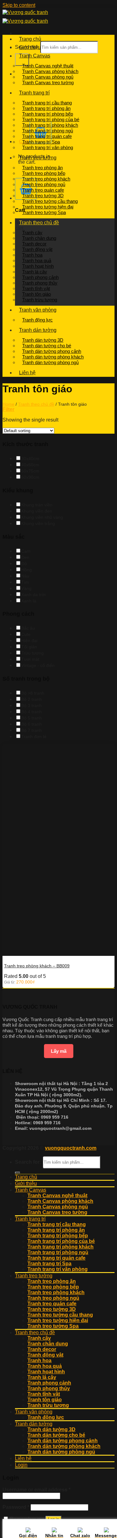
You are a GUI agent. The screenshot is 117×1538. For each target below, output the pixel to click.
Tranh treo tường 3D (43, 195)
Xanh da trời (33, 594)
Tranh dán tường (37, 330)
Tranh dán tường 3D (42, 340)
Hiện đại (29, 640)
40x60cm (30, 464)
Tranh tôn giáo (36, 294)
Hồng (26, 569)
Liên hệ (27, 372)
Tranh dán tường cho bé (46, 345)
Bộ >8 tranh (32, 693)
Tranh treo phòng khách (46, 178)
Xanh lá (28, 600)
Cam (26, 551)
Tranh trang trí (34, 92)
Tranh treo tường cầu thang (50, 201)
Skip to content (18, 5)
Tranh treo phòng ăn (42, 167)
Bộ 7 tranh (31, 730)
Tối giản (29, 646)
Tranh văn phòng (37, 310)
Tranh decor (34, 243)
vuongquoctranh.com (70, 1148)
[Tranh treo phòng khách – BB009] (49, 953)
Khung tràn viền (36, 504)
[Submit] (22, 59)
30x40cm (30, 458)
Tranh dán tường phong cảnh (51, 351)
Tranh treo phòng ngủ (43, 184)
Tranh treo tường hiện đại (47, 206)
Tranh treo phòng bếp (43, 173)
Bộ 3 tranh (31, 705)
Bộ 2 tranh (31, 699)
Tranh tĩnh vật (36, 288)
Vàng (26, 588)
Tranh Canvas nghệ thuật (47, 65)
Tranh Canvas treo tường (48, 82)
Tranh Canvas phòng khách (50, 71)
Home (8, 404)
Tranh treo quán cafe (43, 190)
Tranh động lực (37, 319)
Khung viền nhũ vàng (42, 517)
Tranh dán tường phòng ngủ (50, 362)
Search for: (28, 1162)
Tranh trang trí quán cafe (47, 136)
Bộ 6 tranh (31, 724)
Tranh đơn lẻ (33, 736)
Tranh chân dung (39, 238)
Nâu (25, 575)
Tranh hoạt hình (38, 266)
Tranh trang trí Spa (41, 141)
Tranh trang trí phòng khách (50, 125)
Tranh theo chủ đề (39, 222)
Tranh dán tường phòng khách (53, 356)
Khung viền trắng (38, 523)
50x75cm (30, 470)
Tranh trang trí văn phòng (47, 147)
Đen (25, 557)
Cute (26, 634)
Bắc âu (28, 628)
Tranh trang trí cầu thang (47, 102)
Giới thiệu (30, 47)
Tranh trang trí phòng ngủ (47, 130)
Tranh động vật (37, 249)
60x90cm (30, 477)
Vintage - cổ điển (38, 665)
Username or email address (36, 1489)
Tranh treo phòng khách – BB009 (37, 965)
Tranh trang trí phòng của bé (50, 119)
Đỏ (24, 563)
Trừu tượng (32, 652)
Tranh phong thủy (39, 282)
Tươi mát (30, 659)
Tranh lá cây (34, 271)
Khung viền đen (36, 511)
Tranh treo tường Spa (44, 212)
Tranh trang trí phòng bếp (47, 113)
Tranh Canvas (34, 55)
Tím (25, 582)
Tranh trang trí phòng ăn (46, 108)
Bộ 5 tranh (31, 717)
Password (15, 1507)
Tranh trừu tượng (39, 299)
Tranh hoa (32, 255)
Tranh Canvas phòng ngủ (47, 77)
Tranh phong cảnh (40, 277)
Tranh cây (32, 232)
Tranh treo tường (37, 157)
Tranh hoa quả (36, 260)
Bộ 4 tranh (31, 711)
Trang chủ (30, 39)
